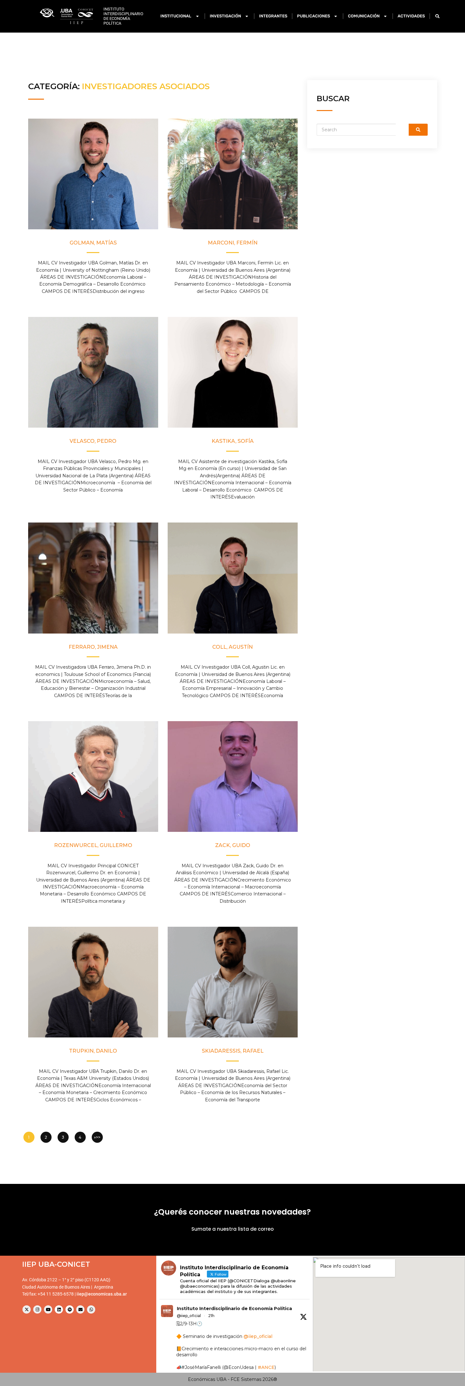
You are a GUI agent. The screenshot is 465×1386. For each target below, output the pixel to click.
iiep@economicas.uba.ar (102, 1293)
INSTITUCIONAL (175, 16)
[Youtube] (48, 1309)
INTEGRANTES (273, 16)
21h (211, 1315)
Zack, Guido (232, 845)
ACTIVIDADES (411, 16)
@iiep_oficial (189, 1315)
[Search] (418, 130)
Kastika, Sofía (233, 441)
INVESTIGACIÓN (225, 16)
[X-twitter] (26, 1309)
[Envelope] (80, 1309)
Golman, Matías (93, 243)
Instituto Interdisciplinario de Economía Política (234, 1308)
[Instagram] (37, 1309)
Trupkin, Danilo (93, 1051)
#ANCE (266, 1367)
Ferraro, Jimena (93, 647)
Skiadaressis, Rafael (233, 1051)
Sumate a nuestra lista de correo (232, 1229)
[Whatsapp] (91, 1309)
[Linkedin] (59, 1309)
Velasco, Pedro (93, 441)
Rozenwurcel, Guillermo (93, 845)
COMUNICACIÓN (364, 16)
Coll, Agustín (232, 647)
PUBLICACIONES (313, 16)
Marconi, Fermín (232, 243)
